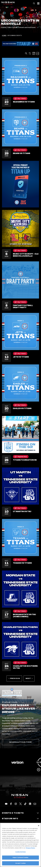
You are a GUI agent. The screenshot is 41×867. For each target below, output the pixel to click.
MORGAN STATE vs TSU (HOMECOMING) (24, 616)
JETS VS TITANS (21, 357)
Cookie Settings (20, 852)
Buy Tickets (22, 99)
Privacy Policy (30, 848)
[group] (20, 762)
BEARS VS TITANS (21, 153)
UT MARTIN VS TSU (22, 511)
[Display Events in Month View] (34, 53)
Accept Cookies (20, 863)
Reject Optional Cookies (20, 857)
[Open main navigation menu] (38, 3)
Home (4, 35)
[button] (34, 3)
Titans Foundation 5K (25, 460)
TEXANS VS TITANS (22, 563)
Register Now (22, 457)
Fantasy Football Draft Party (23, 306)
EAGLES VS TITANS (22, 408)
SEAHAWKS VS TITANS (24, 102)
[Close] (38, 825)
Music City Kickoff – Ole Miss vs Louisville (26, 255)
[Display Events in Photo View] (38, 53)
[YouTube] (35, 804)
